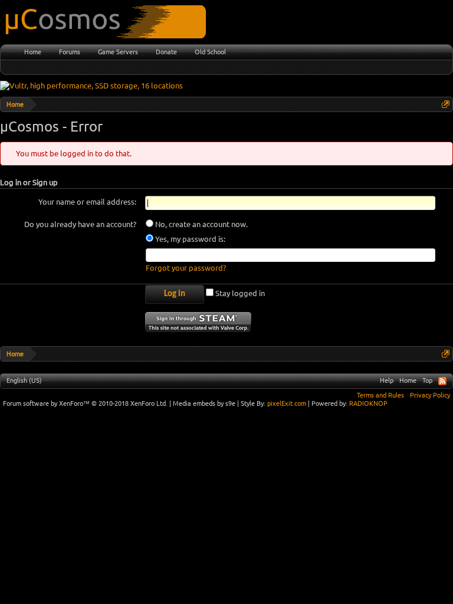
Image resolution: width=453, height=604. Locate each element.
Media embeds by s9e (204, 403)
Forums (69, 51)
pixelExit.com (286, 403)
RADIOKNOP (368, 403)
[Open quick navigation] (445, 104)
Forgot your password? (186, 268)
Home (32, 51)
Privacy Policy (430, 395)
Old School (210, 51)
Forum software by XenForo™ (85, 403)
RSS (442, 381)
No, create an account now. (200, 224)
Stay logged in (239, 293)
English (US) (24, 380)
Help (386, 380)
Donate (166, 51)
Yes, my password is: (189, 239)
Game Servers (118, 51)
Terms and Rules (380, 395)
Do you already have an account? (80, 224)
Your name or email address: (87, 202)
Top (427, 380)
